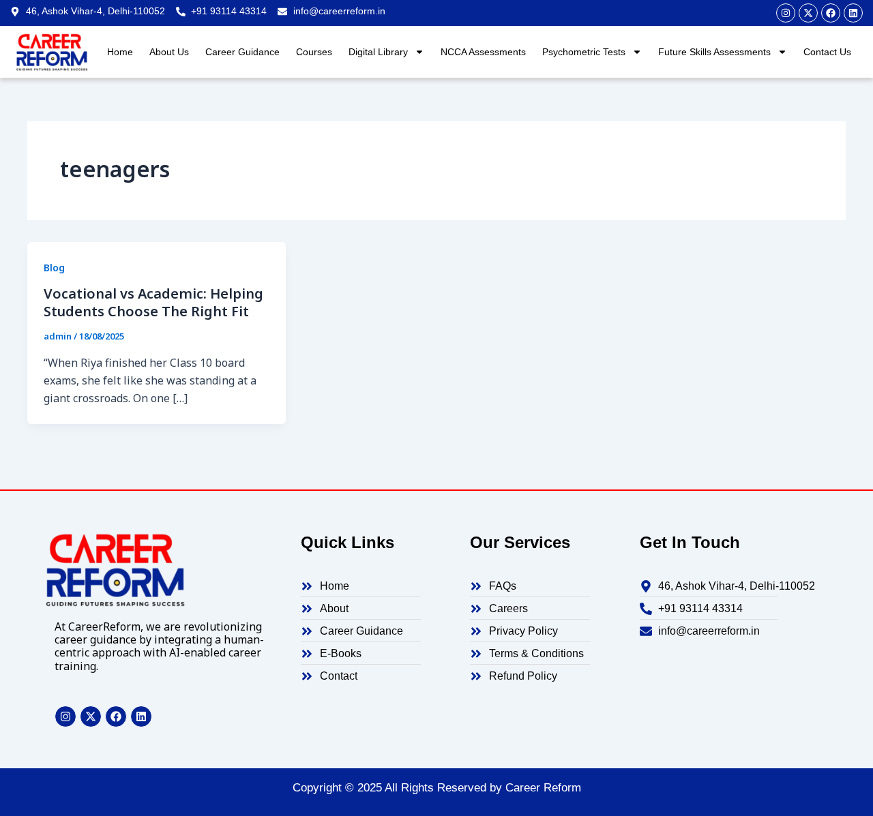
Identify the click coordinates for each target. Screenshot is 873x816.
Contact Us (827, 51)
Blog (54, 267)
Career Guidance (242, 51)
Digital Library (378, 51)
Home (120, 51)
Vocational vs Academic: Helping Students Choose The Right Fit (153, 302)
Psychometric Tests (583, 51)
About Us (169, 51)
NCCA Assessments (483, 51)
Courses (314, 51)
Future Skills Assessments (714, 51)
